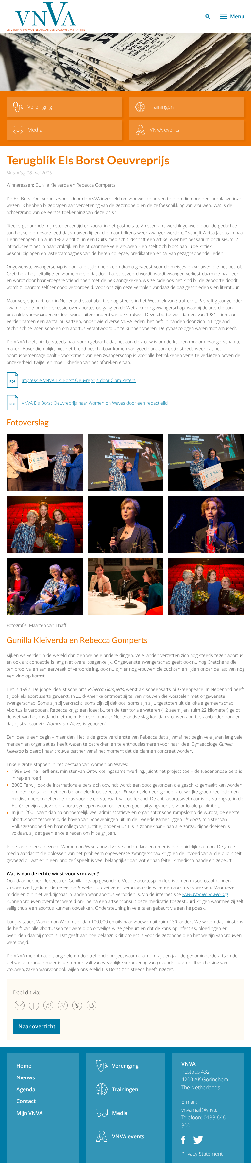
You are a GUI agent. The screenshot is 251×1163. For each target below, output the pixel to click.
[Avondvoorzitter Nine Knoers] (206, 524)
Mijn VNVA (29, 1112)
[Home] (46, 16)
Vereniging (125, 1065)
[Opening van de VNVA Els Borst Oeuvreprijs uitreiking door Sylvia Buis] (126, 524)
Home (23, 1065)
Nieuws (25, 1077)
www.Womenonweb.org (205, 894)
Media (119, 1112)
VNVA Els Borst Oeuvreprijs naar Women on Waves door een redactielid (95, 403)
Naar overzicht (36, 1026)
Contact (26, 1101)
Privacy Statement (202, 1153)
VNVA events (128, 1136)
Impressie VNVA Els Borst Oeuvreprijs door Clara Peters (79, 380)
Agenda (25, 1089)
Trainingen (125, 1089)
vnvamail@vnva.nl (201, 1109)
